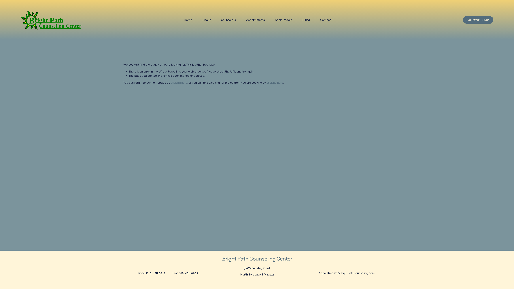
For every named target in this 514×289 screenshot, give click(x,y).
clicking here (179, 82)
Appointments (255, 20)
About (207, 20)
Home (188, 20)
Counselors (228, 20)
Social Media (283, 20)
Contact (325, 20)
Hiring (306, 20)
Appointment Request (478, 20)
